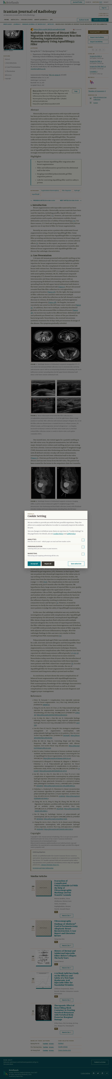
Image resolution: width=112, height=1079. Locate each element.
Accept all (34, 564)
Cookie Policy (58, 534)
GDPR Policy (71, 534)
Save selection (76, 564)
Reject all (48, 564)
